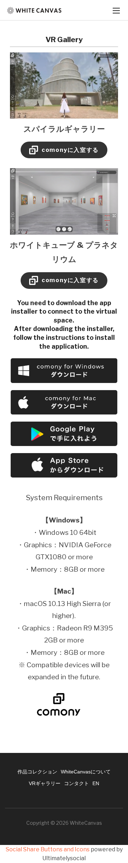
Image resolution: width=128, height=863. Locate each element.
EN (95, 783)
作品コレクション (37, 772)
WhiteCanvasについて (86, 772)
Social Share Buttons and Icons (48, 849)
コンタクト (76, 783)
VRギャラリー (44, 783)
